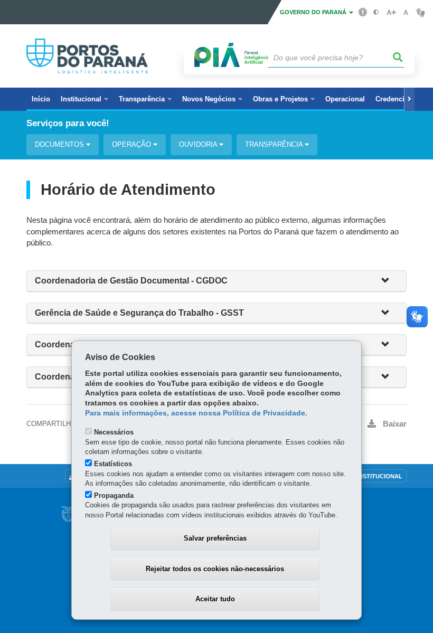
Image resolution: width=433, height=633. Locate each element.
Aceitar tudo (215, 599)
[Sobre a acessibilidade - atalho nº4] (363, 11)
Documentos (60, 144)
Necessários (114, 432)
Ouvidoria (199, 144)
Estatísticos (113, 464)
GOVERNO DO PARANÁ (314, 12)
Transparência (275, 144)
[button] (389, 281)
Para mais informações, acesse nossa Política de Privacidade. (196, 413)
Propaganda (114, 495)
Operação (132, 144)
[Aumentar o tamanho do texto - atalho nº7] (391, 12)
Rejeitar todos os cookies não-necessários (215, 569)
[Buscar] (398, 57)
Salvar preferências (215, 538)
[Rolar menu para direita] (409, 99)
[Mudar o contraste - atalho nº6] (376, 12)
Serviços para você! (67, 123)
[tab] (216, 281)
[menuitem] (84, 99)
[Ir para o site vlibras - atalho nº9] (421, 12)
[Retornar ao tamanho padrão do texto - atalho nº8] (406, 12)
